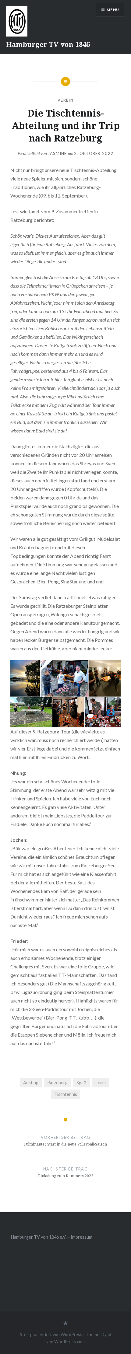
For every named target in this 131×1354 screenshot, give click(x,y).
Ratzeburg (57, 1082)
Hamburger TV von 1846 (48, 44)
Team (100, 1082)
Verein (65, 100)
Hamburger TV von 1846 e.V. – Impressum (51, 1237)
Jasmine (57, 153)
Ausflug (30, 1082)
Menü (113, 9)
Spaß (81, 1082)
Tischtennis (65, 1094)
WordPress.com (69, 1341)
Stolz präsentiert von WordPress (51, 1334)
